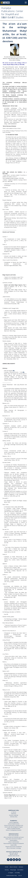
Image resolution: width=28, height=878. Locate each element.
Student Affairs (14, 845)
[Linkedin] (13, 859)
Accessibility (17, 872)
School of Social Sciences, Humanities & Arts (13, 825)
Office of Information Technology (14, 848)
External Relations (13, 840)
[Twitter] (11, 859)
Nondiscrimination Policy (11, 875)
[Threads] (19, 859)
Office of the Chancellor (14, 835)
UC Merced (13, 812)
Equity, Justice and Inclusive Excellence (14, 838)
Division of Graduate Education (13, 828)
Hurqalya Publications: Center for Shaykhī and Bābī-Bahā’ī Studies (12, 13)
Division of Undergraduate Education (13, 830)
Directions (21, 867)
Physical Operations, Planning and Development (14, 843)
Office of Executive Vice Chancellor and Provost (14, 837)
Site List (20, 875)
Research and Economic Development (14, 846)
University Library (13, 816)
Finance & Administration (13, 842)
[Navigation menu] (26, 2)
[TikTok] (16, 859)
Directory (7, 869)
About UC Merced (13, 867)
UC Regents (10, 872)
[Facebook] (8, 859)
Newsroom (13, 813)
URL (14, 370)
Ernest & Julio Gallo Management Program (14, 827)
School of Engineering (13, 822)
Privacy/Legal (13, 869)
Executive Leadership (13, 815)
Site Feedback (20, 869)
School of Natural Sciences (13, 823)
